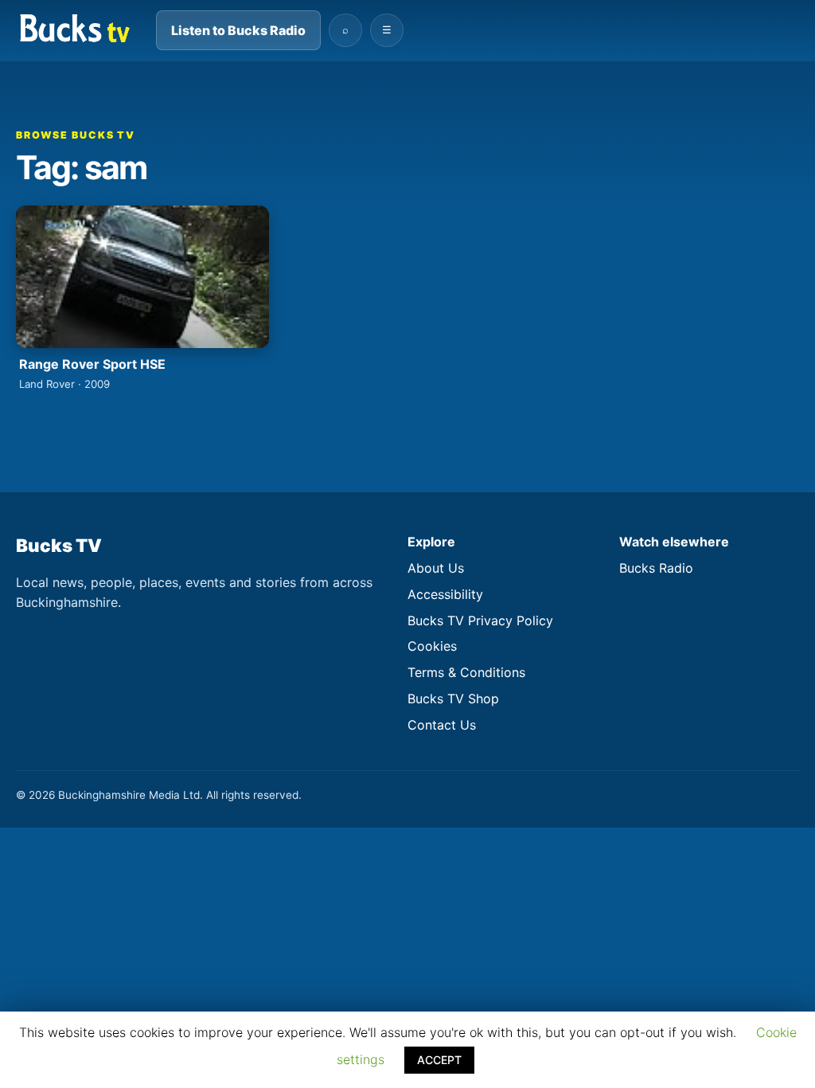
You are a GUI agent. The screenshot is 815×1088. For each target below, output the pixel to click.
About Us (436, 568)
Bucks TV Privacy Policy (480, 620)
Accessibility (445, 594)
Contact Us (442, 725)
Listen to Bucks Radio (238, 30)
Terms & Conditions (466, 672)
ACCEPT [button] (439, 1059)
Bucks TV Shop (453, 698)
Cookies (432, 646)
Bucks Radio (656, 568)
